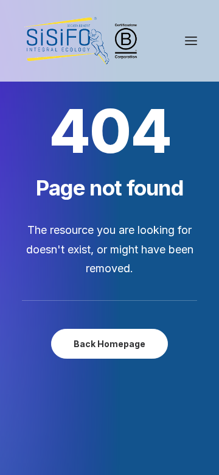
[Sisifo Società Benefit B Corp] (80, 40)
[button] (191, 41)
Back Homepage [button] (109, 344)
